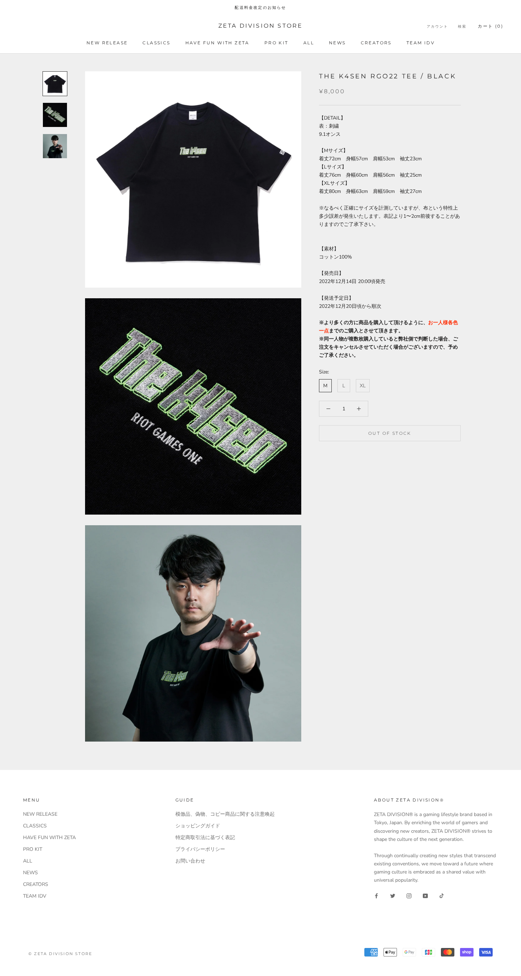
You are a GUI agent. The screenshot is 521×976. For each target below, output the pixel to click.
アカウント (437, 26)
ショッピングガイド (197, 825)
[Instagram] (409, 895)
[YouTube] (425, 895)
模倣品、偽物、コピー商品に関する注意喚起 (225, 814)
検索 (462, 26)
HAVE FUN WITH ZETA (217, 42)
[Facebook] (376, 895)
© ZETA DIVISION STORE (60, 953)
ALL (308, 42)
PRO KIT (276, 42)
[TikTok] (441, 895)
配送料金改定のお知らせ (260, 7)
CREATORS (376, 42)
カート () (490, 26)
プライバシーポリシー (200, 849)
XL (363, 385)
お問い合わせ (190, 861)
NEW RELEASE (107, 42)
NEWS (337, 42)
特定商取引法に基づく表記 (205, 837)
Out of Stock (389, 433)
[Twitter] (392, 895)
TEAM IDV (421, 42)
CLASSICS (156, 42)
